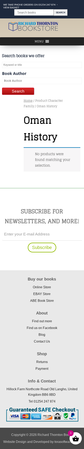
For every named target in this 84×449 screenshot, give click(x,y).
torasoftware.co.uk (67, 441)
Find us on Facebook (42, 328)
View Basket (11, 7)
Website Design (14, 441)
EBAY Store (42, 294)
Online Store (42, 287)
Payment (41, 368)
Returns (42, 362)
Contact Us (42, 341)
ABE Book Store (42, 300)
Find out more (42, 321)
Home (28, 100)
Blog (42, 334)
